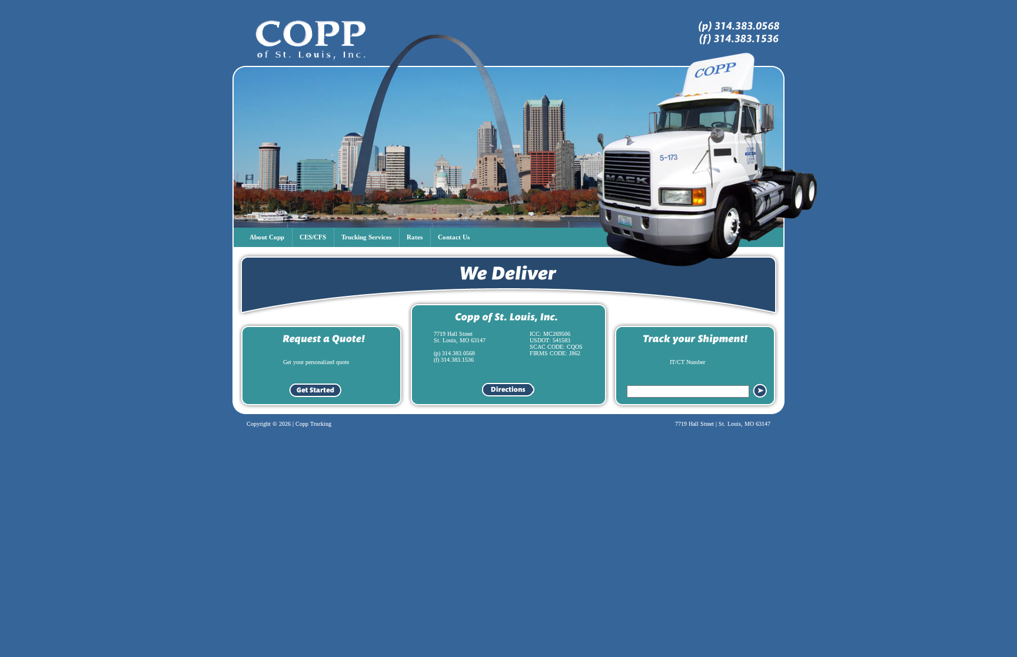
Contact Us (454, 237)
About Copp (267, 237)
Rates (415, 237)
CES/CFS (313, 237)
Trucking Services (366, 237)
